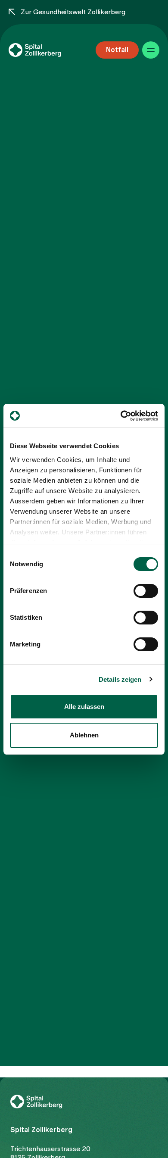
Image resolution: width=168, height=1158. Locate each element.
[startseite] (47, 50)
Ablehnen (84, 735)
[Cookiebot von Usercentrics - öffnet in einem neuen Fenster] (121, 415)
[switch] (146, 591)
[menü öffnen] (150, 50)
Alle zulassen (84, 706)
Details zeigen (120, 679)
